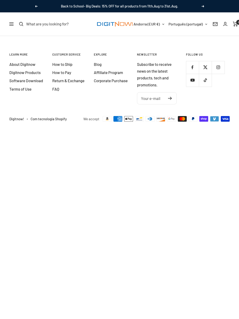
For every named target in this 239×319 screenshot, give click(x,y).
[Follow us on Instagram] (218, 67)
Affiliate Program (108, 72)
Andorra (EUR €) (147, 24)
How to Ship (62, 64)
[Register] (170, 98)
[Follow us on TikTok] (205, 80)
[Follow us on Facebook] (192, 67)
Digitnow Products (25, 72)
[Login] (225, 24)
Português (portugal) (186, 24)
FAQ (55, 89)
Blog (98, 64)
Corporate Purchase (111, 80)
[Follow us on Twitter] (205, 67)
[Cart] (235, 24)
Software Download (26, 80)
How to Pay (61, 72)
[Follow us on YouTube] (192, 80)
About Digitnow (22, 64)
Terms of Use (20, 89)
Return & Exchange (68, 80)
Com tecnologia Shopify (49, 119)
